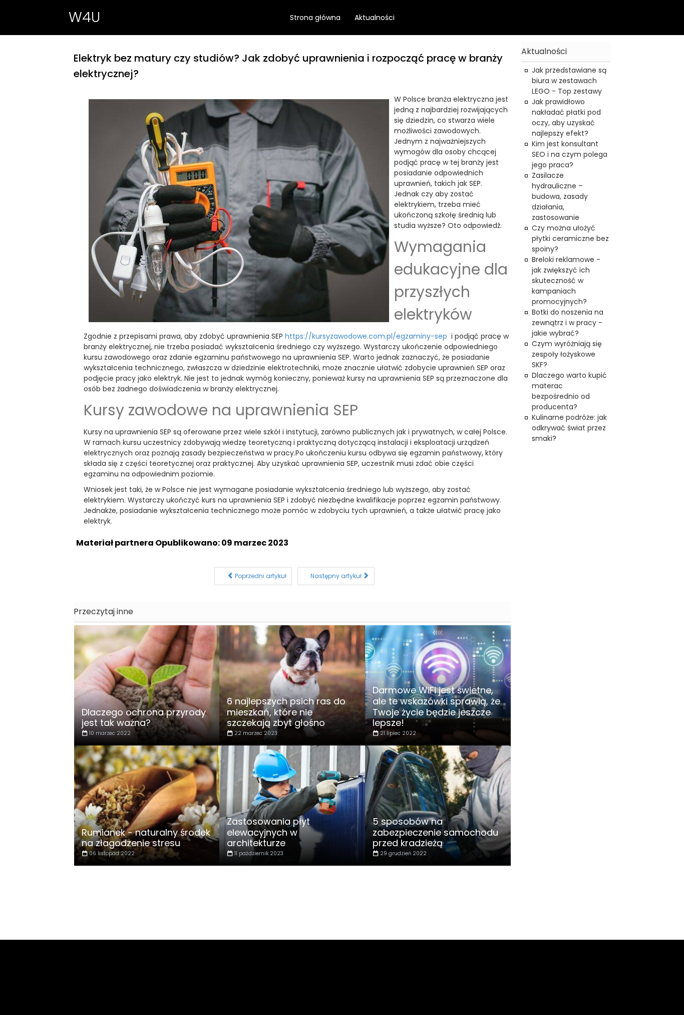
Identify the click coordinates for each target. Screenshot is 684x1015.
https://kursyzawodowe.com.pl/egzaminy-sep (366, 336)
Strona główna (315, 18)
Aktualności (375, 18)
